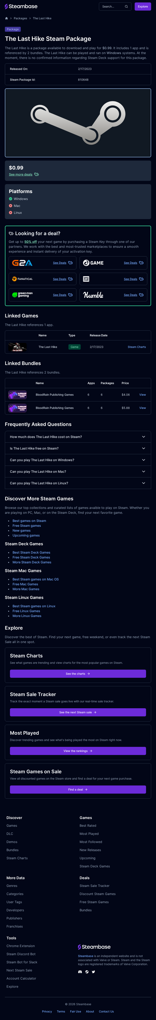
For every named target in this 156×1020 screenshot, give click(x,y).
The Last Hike (42, 18)
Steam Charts (137, 347)
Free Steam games (27, 526)
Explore (143, 6)
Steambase (85, 956)
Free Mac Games (25, 584)
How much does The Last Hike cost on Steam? (46, 437)
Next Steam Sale (19, 970)
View (142, 394)
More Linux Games (27, 616)
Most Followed (91, 842)
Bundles (12, 850)
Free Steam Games (94, 902)
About (90, 1011)
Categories (14, 894)
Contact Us (106, 1011)
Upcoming (87, 858)
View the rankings (76, 751)
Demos (11, 842)
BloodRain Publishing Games (55, 394)
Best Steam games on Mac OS (36, 579)
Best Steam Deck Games (31, 552)
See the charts (75, 673)
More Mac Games (26, 589)
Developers (15, 910)
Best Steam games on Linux (34, 606)
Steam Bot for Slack (21, 962)
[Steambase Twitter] (93, 971)
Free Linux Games (26, 611)
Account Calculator (21, 978)
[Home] (6, 18)
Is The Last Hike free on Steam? (34, 448)
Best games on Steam (29, 521)
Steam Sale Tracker (94, 886)
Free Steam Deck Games (31, 557)
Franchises (14, 926)
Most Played (89, 834)
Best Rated (88, 825)
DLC (9, 834)
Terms (61, 1011)
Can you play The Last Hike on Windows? (42, 460)
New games (22, 530)
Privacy (47, 1011)
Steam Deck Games (95, 866)
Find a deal (75, 789)
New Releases (90, 850)
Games (11, 825)
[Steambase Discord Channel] (80, 971)
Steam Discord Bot (21, 954)
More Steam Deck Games (32, 562)
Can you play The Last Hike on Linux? (39, 483)
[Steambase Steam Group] (87, 971)
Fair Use (75, 1011)
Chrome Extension (20, 946)
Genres (11, 886)
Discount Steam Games (98, 894)
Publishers (14, 918)
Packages (20, 18)
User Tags (14, 902)
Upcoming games (26, 535)
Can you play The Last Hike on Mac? (38, 471)
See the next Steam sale (75, 712)
